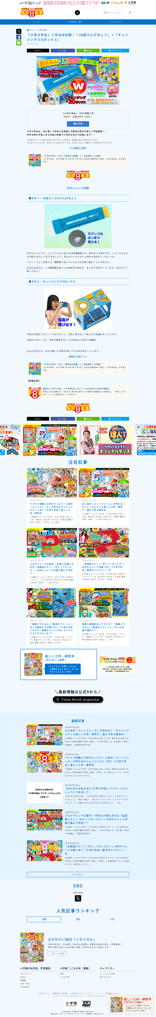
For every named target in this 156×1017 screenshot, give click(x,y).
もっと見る (78, 874)
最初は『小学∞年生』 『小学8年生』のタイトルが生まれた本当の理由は (76, 389)
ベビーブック (26, 974)
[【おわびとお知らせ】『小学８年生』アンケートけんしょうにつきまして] (44, 792)
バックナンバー (115, 22)
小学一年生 (25, 984)
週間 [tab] (78, 919)
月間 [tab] (112, 919)
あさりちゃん (105, 977)
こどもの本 (65, 977)
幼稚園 (23, 980)
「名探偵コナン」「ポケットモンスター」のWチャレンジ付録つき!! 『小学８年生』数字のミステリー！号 (103, 567)
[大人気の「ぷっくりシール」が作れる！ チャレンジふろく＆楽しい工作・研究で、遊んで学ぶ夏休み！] (44, 734)
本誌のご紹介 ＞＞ (78, 356)
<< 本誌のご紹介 (78, 148)
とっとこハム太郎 (107, 974)
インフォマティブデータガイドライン (68, 996)
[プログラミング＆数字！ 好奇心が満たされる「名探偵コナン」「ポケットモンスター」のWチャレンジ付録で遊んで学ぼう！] (44, 819)
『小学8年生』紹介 (74, 22)
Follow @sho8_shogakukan (81, 699)
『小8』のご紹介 (57, 953)
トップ (36, 22)
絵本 (62, 974)
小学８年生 (25, 987)
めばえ (23, 977)
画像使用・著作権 (60, 993)
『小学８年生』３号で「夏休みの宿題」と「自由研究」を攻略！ (72, 156)
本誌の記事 (32, 268)
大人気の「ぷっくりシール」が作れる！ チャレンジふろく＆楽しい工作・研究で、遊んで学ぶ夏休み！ (104, 507)
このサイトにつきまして (97, 996)
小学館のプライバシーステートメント (86, 993)
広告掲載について (112, 993)
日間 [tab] (44, 919)
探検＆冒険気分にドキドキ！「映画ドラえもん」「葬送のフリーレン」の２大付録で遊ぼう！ (103, 627)
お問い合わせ (44, 993)
